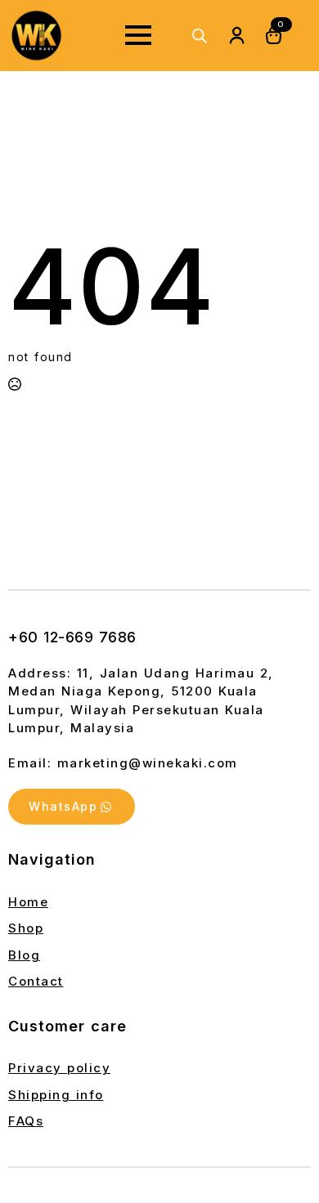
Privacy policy (59, 1068)
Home (28, 902)
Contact (36, 981)
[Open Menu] (138, 35)
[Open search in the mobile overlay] (199, 35)
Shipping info (56, 1094)
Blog (24, 955)
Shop (25, 928)
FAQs (25, 1121)
